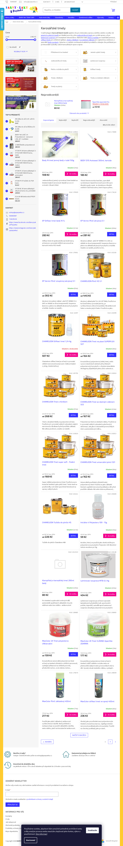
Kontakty (46, 2)
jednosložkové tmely (84, 35)
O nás (57, 2)
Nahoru (48, 742)
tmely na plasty (53, 42)
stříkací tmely (46, 40)
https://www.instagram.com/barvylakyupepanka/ (22, 229)
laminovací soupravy (48, 37)
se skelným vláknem (87, 40)
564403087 (13, 216)
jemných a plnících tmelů (49, 35)
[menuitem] (9, 17)
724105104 (13, 219)
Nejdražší (75, 120)
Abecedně (103, 120)
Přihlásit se (12, 805)
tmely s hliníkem (72, 40)
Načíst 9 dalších (79, 735)
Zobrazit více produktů (78, 113)
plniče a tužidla (93, 37)
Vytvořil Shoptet (111, 841)
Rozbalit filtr (19, 51)
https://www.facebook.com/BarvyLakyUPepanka (22, 223)
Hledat (75, 10)
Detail (111, 234)
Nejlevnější (63, 120)
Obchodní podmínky (13, 825)
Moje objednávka (12, 831)
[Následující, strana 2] (110, 742)
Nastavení (30, 840)
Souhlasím (92, 830)
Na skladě (15, 47)
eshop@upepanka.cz (16, 212)
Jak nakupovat (69, 2)
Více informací (41, 834)
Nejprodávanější (89, 120)
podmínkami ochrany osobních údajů (40, 799)
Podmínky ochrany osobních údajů (18, 828)
